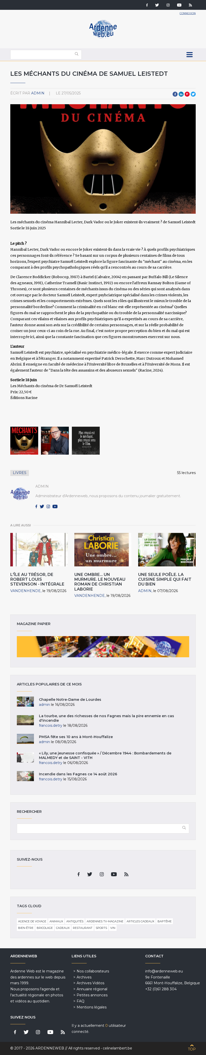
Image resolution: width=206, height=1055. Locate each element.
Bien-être (25, 928)
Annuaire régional (92, 989)
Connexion (188, 13)
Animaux (56, 921)
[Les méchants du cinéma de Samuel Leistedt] (24, 441)
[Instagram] (168, 6)
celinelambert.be (117, 1048)
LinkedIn (181, 94)
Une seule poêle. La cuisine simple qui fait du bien (164, 579)
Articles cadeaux (140, 921)
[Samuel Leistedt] (55, 441)
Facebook (175, 94)
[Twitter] (157, 6)
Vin (112, 928)
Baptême (165, 921)
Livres (19, 472)
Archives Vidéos (90, 983)
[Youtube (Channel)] (179, 6)
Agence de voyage (32, 921)
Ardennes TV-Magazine (105, 921)
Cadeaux (63, 928)
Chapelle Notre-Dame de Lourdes (70, 699)
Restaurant (82, 928)
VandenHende (25, 591)
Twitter (193, 94)
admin (37, 93)
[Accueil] (103, 37)
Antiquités (74, 921)
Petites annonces (92, 995)
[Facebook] (147, 6)
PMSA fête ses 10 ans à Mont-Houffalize (76, 737)
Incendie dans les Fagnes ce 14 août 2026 (78, 774)
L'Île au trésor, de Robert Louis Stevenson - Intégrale (37, 579)
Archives (84, 977)
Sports (101, 928)
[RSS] (190, 6)
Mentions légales (92, 1007)
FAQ (80, 1001)
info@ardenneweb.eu (164, 971)
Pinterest (187, 94)
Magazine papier (103, 646)
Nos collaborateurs (93, 971)
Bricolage (45, 928)
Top (192, 1049)
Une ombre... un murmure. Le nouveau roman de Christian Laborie (99, 582)
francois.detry (50, 725)
